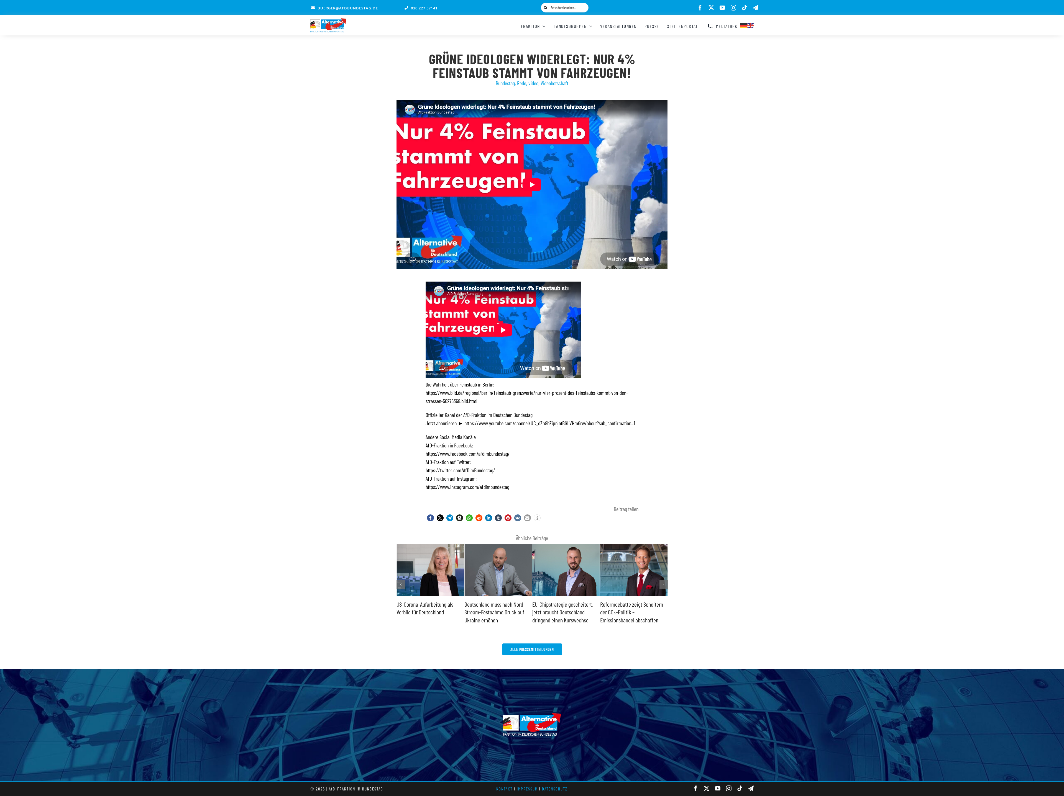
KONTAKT (504, 788)
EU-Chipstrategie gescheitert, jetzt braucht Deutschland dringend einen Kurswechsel (494, 612)
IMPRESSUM (527, 788)
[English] (750, 25)
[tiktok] (744, 8)
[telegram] (755, 8)
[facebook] (700, 8)
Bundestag (505, 83)
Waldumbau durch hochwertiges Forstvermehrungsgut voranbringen (633, 612)
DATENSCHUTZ (554, 788)
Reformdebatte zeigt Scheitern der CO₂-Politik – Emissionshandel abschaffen (563, 612)
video (533, 83)
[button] (430, 517)
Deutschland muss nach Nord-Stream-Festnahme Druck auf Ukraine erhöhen (427, 612)
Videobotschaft (554, 83)
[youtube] (722, 8)
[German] (743, 25)
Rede (521, 83)
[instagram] (733, 8)
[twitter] (711, 8)
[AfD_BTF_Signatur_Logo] (328, 21)
